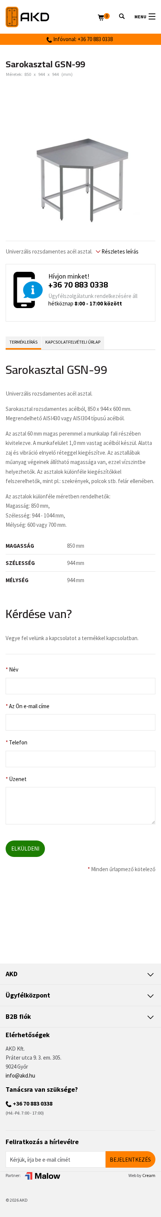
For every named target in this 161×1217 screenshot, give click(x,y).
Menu (140, 16)
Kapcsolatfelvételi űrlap (72, 342)
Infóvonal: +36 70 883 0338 (82, 39)
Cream (148, 1175)
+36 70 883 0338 (78, 284)
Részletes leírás (119, 251)
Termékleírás (23, 342)
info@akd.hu (20, 1075)
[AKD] (52, 17)
